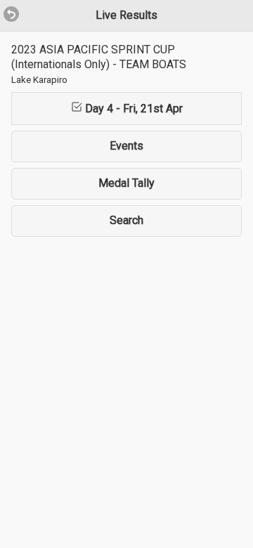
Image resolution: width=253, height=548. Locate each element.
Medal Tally (126, 183)
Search (126, 220)
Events (126, 145)
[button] (5, 6)
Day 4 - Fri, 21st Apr (132, 108)
